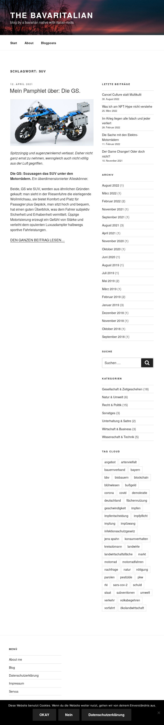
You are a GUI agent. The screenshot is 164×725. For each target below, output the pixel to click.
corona (109, 493)
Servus (13, 691)
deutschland (112, 500)
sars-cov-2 (120, 585)
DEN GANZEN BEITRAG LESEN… (37, 239)
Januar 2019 (110, 305)
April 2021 (109, 233)
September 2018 (113, 336)
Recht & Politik (112, 405)
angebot (110, 462)
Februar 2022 (111, 201)
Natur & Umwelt (112, 397)
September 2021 (113, 217)
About (29, 43)
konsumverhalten (136, 539)
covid (122, 493)
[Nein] (159, 713)
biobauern (122, 477)
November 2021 (113, 209)
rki (106, 585)
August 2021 (110, 225)
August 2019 (110, 265)
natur (127, 569)
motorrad (110, 562)
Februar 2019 (111, 297)
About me (15, 659)
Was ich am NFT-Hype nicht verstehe (127, 106)
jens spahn (111, 539)
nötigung (142, 569)
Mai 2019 (108, 281)
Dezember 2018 (113, 313)
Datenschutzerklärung (24, 675)
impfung (109, 523)
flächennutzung (136, 500)
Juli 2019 (108, 273)
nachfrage (111, 569)
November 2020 (113, 241)
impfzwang (128, 523)
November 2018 (113, 320)
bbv (106, 477)
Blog (12, 667)
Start (13, 43)
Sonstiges (108, 413)
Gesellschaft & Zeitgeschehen (122, 389)
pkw (140, 577)
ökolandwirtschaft (132, 608)
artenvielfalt (129, 462)
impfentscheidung (116, 516)
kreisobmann (113, 546)
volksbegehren (130, 600)
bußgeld (130, 485)
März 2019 (109, 289)
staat (107, 592)
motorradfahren (133, 562)
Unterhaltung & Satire (116, 421)
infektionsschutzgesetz (119, 531)
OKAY (44, 714)
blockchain (141, 477)
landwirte (133, 546)
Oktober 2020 (111, 249)
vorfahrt (109, 608)
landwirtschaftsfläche (118, 554)
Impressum (16, 683)
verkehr (109, 600)
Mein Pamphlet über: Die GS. (45, 90)
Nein (69, 714)
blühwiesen (112, 485)
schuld (137, 585)
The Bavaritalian (51, 14)
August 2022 (110, 185)
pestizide (126, 577)
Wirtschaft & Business (116, 429)
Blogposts (48, 43)
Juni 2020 (108, 257)
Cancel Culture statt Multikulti (121, 94)
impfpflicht (141, 516)
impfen (136, 508)
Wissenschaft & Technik (118, 437)
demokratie (139, 493)
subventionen (126, 592)
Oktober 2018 (111, 329)
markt (142, 554)
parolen (109, 577)
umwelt (145, 592)
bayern (135, 469)
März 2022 (109, 193)
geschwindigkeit (115, 508)
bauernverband (114, 469)
